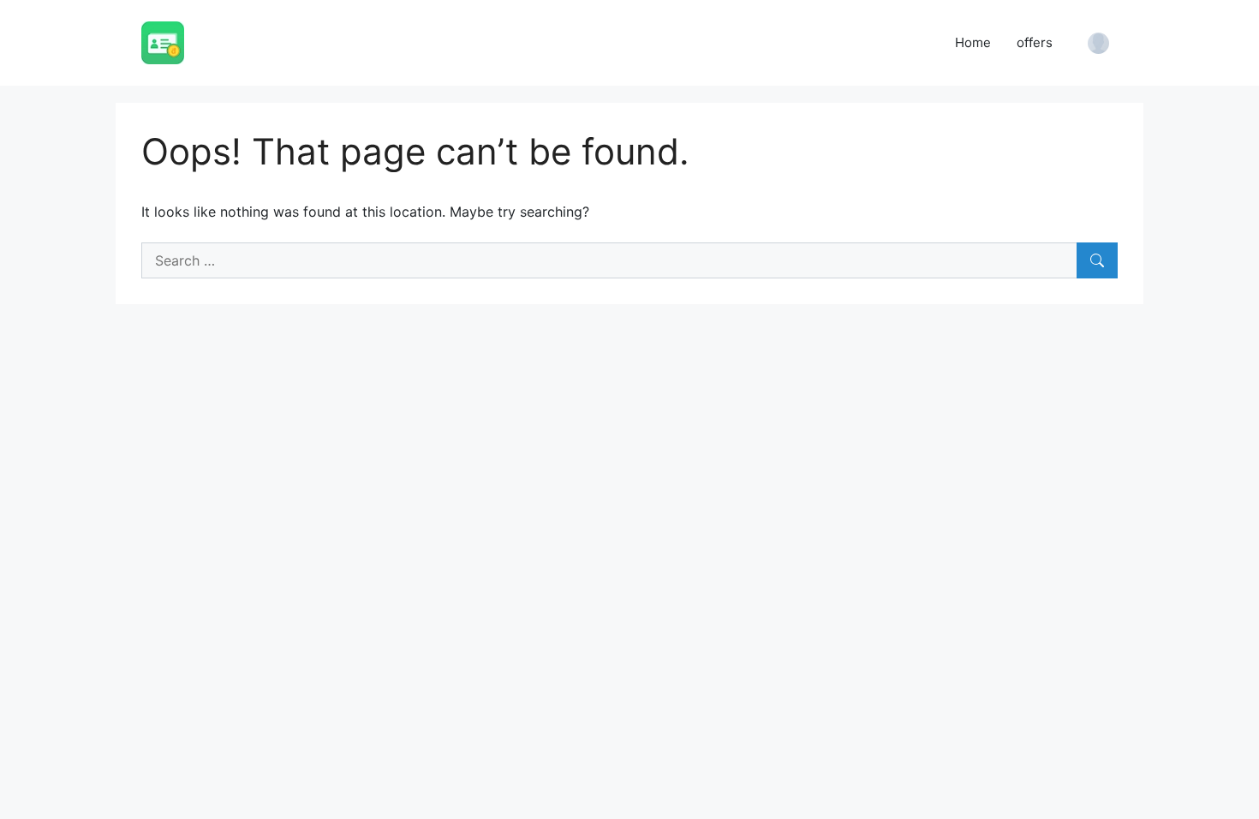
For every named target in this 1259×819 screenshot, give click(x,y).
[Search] (1097, 260)
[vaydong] (162, 41)
